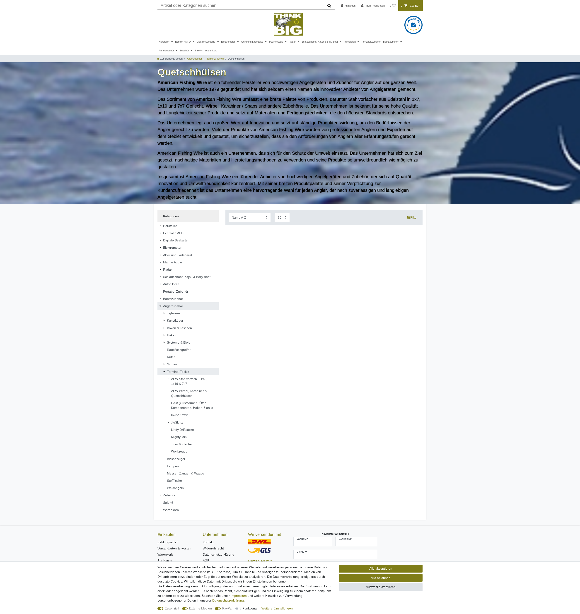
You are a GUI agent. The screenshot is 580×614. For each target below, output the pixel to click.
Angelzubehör (167, 50)
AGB (206, 560)
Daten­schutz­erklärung (228, 600)
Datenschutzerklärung (218, 554)
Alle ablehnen (380, 578)
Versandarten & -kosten (174, 548)
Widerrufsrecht (213, 548)
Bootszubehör (391, 41)
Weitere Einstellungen (277, 608)
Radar (292, 41)
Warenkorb (211, 50)
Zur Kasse (164, 560)
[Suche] (329, 6)
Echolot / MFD (183, 41)
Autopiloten (350, 41)
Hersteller (164, 41)
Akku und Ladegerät (252, 41)
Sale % (199, 50)
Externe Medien (200, 608)
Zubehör (185, 50)
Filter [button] (414, 217)
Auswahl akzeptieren (381, 587)
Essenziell (172, 608)
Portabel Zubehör (371, 41)
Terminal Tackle (215, 58)
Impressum (239, 595)
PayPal (227, 608)
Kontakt (208, 542)
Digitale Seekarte (206, 41)
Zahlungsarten (167, 542)
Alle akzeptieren (380, 568)
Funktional (249, 608)
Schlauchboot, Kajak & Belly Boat (320, 41)
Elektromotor (228, 41)
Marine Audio (276, 41)
